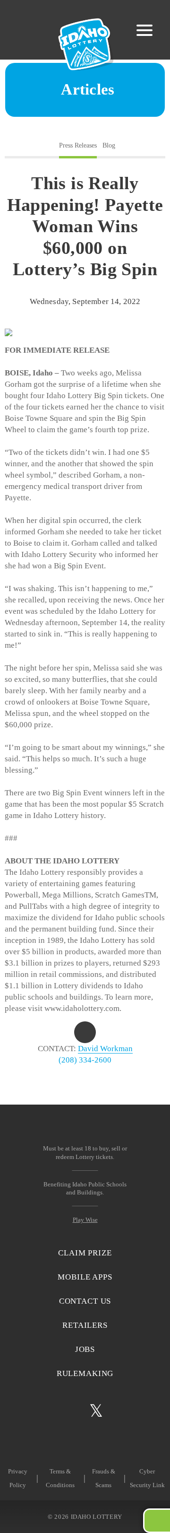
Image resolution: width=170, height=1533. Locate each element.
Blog (108, 145)
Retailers (85, 1325)
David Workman (105, 1048)
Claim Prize (84, 1252)
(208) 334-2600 (85, 1059)
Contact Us (85, 1301)
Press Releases (78, 145)
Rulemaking (85, 1373)
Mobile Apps (85, 1276)
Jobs (85, 1349)
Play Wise (85, 1219)
